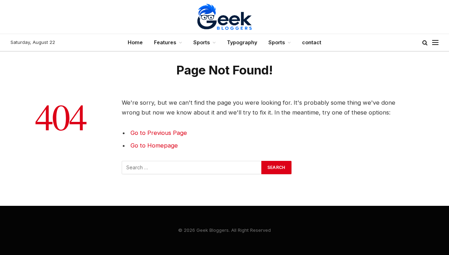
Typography (242, 42)
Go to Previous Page (158, 132)
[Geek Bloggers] (224, 17)
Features (165, 42)
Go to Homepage (154, 145)
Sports (201, 42)
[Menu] (435, 43)
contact (311, 42)
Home (135, 42)
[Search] (425, 43)
